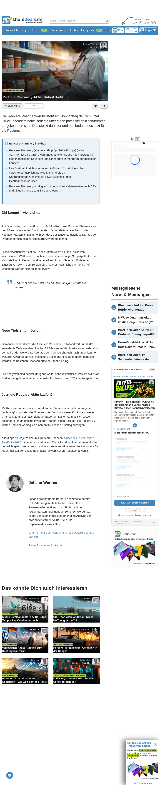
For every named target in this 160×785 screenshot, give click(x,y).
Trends (36, 30)
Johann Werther (90, 44)
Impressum (137, 521)
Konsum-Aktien (12, 106)
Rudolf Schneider (82, 629)
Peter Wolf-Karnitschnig (28, 598)
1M (137, 139)
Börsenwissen (59, 30)
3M (132, 139)
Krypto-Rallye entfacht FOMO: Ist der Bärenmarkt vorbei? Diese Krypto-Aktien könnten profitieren (134, 404)
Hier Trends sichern (142, 783)
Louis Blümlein (32, 660)
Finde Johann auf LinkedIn (45, 545)
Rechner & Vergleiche (82, 30)
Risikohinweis (121, 523)
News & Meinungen (18, 30)
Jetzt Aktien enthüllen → (135, 503)
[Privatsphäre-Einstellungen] (9, 775)
